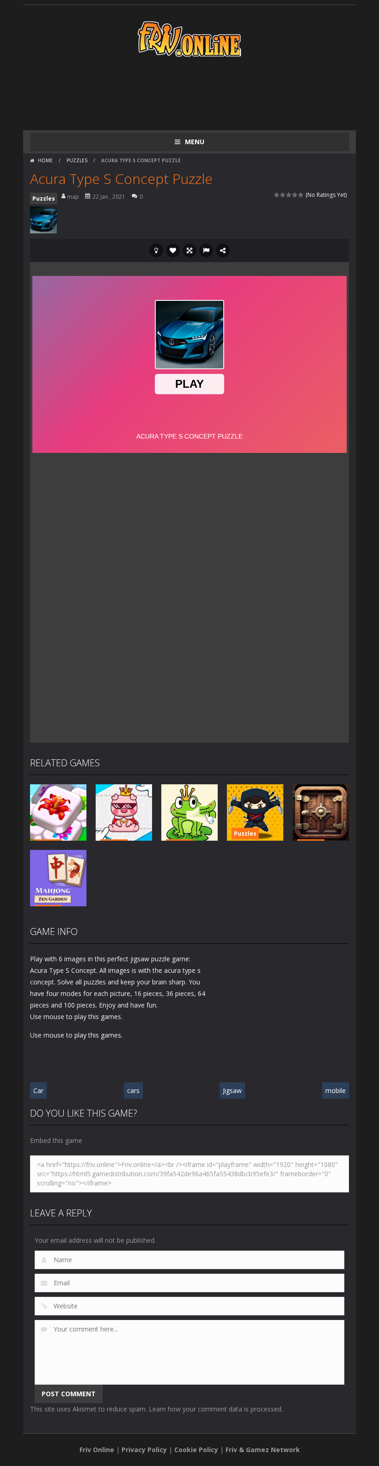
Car (38, 1090)
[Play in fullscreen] (189, 250)
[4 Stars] (295, 194)
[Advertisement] (198, 93)
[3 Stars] (289, 194)
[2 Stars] (283, 194)
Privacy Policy (144, 1449)
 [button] (206, 250)
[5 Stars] (301, 194)
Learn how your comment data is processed (215, 1409)
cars (133, 1090)
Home (45, 160)
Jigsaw (232, 1090)
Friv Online (96, 1449)
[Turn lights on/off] (156, 250)
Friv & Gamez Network (263, 1449)
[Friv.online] (189, 38)
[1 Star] (277, 194)
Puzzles (77, 160)
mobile (335, 1090)
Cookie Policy (196, 1449)
